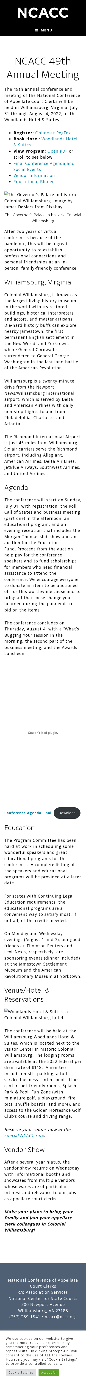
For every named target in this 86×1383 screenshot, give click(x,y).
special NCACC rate (24, 1135)
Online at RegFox (53, 133)
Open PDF (57, 151)
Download (67, 813)
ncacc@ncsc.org (61, 1316)
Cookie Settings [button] (20, 1372)
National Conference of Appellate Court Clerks (43, 12)
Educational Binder (34, 181)
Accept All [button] (49, 1372)
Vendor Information (34, 175)
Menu (46, 30)
